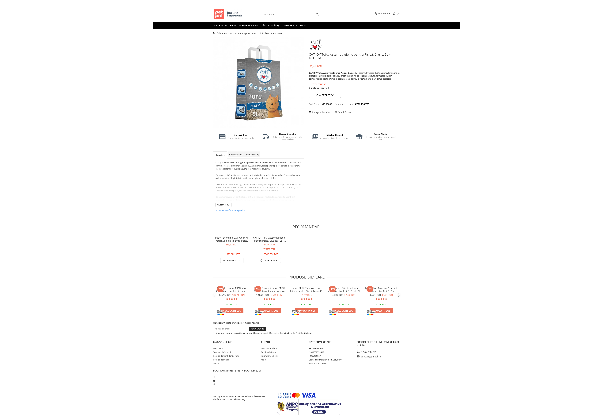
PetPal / (217, 33)
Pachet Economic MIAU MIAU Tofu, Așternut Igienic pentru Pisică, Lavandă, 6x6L (269, 289)
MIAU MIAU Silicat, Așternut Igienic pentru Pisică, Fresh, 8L (344, 289)
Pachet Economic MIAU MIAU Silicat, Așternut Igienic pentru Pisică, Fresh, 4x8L (232, 289)
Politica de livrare (221, 359)
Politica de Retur (268, 352)
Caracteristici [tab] (235, 154)
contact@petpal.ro (370, 356)
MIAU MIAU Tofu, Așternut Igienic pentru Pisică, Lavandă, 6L (306, 289)
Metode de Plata (269, 348)
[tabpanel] (258, 82)
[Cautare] (317, 14)
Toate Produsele (223, 25)
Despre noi (290, 25)
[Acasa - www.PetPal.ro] (229, 14)
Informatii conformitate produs (230, 210)
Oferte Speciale (248, 25)
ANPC (263, 359)
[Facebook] (214, 376)
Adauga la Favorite (320, 112)
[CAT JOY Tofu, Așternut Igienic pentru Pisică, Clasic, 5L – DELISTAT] (258, 82)
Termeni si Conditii (222, 352)
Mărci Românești (271, 25)
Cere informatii (344, 112)
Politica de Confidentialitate (298, 333)
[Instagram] (214, 384)
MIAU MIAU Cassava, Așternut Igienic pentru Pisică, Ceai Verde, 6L (381, 289)
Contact (217, 363)
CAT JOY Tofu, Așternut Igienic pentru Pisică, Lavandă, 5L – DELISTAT (269, 239)
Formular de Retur (269, 355)
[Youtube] (214, 380)
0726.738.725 (368, 352)
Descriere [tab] (220, 155)
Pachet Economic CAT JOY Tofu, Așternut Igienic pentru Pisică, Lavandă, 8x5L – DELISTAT (231, 239)
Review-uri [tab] (252, 154)
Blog (303, 25)
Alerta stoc (326, 95)
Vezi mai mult (223, 205)
